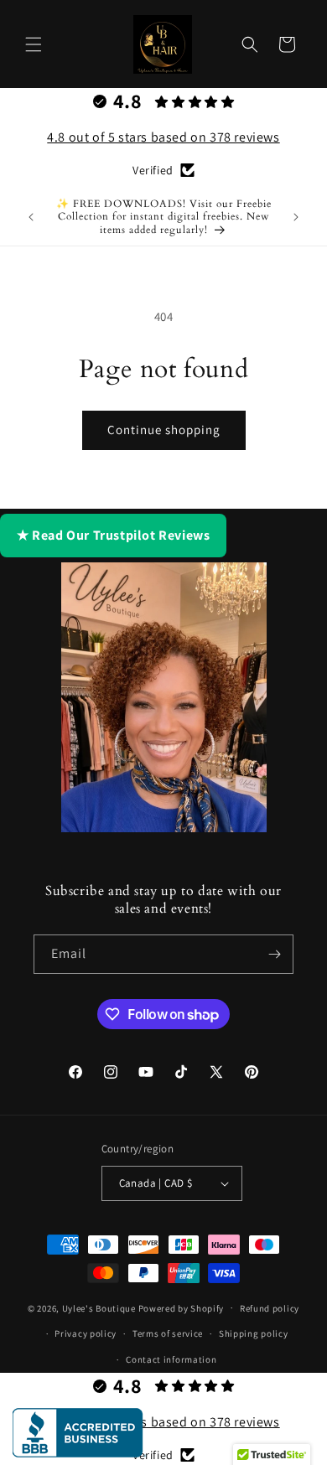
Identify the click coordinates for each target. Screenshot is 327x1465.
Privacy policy (85, 1333)
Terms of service (167, 1333)
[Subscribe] (274, 954)
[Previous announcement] (31, 217)
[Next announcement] (296, 217)
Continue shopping (164, 429)
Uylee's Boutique (99, 1307)
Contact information (171, 1359)
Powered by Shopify (181, 1307)
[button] (33, 44)
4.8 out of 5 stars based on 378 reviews (163, 137)
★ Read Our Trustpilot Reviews (113, 535)
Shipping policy (253, 1333)
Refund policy (269, 1308)
